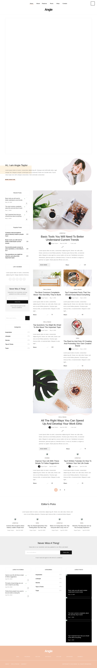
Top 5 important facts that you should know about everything (13, 215)
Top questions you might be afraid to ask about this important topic (13, 256)
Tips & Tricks (47, 289)
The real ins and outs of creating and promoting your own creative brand (78, 343)
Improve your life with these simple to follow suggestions (47, 462)
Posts (51, 3)
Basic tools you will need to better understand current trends (62, 238)
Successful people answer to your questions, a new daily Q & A (14, 248)
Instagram (69, 656)
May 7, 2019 (53, 297)
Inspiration (8, 332)
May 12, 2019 (63, 243)
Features (44, 3)
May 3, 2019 (83, 349)
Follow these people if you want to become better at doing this (14, 591)
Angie (48, 9)
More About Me (10, 179)
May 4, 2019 (53, 330)
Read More (43, 264)
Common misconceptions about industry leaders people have (14, 234)
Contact (65, 3)
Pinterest (48, 656)
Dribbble (80, 656)
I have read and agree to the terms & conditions (17, 306)
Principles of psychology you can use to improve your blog (14, 583)
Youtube (58, 656)
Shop (57, 3)
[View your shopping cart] (85, 3)
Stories (7, 340)
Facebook (27, 656)
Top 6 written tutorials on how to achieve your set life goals (77, 462)
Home (31, 3)
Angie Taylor (55, 243)
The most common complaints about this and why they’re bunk (13, 207)
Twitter (37, 656)
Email (17, 656)
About (38, 3)
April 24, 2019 (63, 427)
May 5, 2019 (83, 297)
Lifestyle (62, 233)
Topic (77, 338)
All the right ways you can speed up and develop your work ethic (62, 422)
